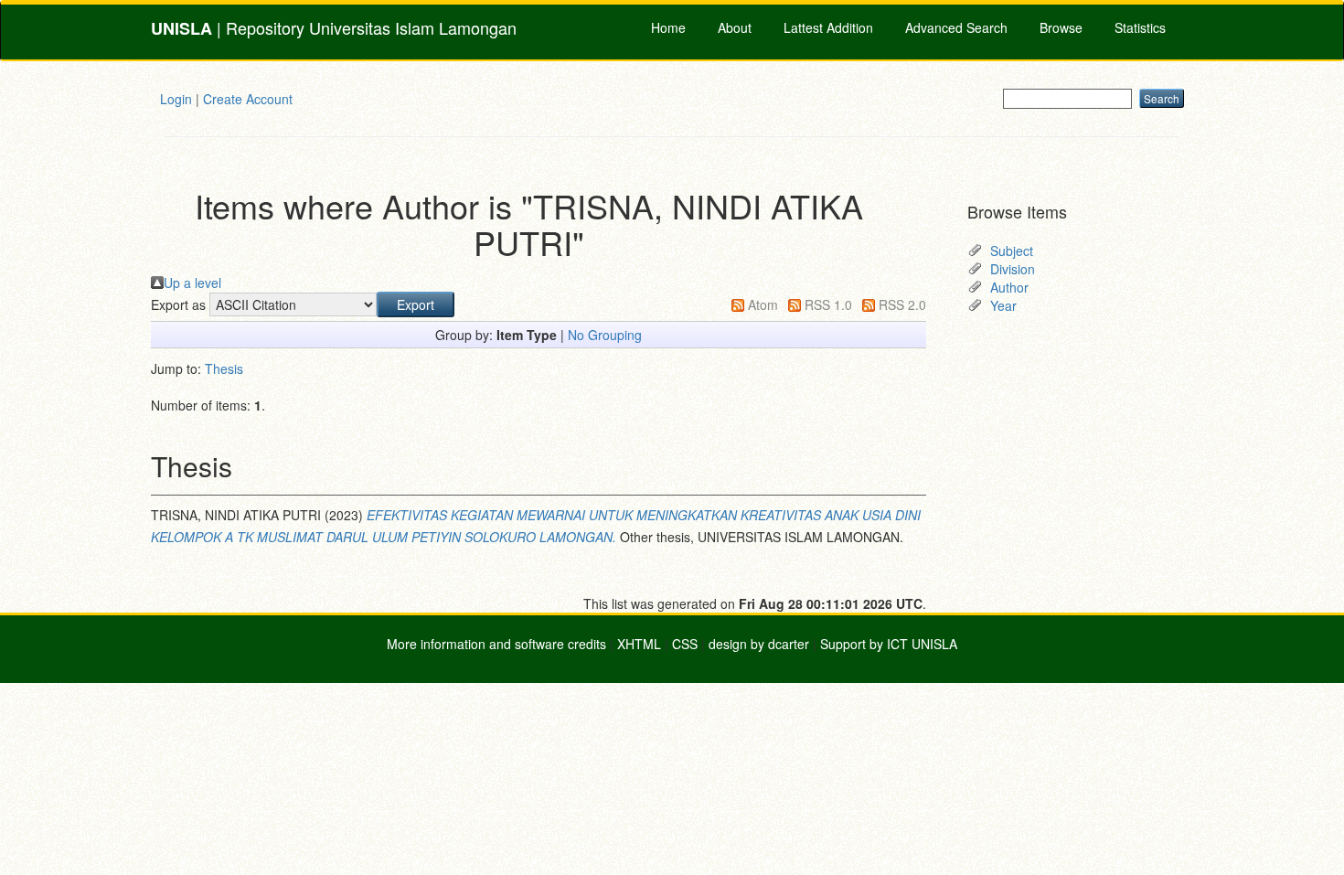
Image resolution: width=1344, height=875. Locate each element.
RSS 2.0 (902, 304)
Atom (763, 304)
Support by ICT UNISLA (888, 644)
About (735, 27)
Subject (1011, 250)
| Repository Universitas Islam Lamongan (334, 28)
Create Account (248, 99)
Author (1009, 287)
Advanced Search (956, 27)
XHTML (639, 644)
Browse (1061, 27)
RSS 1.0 (828, 304)
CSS (685, 644)
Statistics (1140, 27)
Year (1003, 305)
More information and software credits (496, 644)
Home (668, 27)
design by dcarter (759, 644)
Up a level (192, 282)
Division (1012, 269)
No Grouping (605, 334)
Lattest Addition (828, 27)
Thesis (224, 368)
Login (176, 99)
